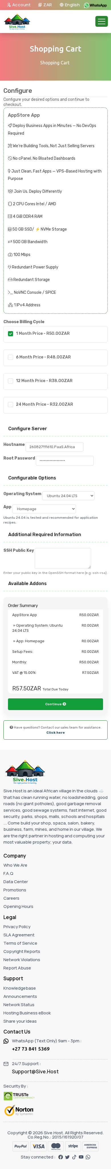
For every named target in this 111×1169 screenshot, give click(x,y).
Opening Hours (18, 906)
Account (20, 5)
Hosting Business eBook (27, 1013)
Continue (54, 704)
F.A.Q (8, 873)
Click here (55, 733)
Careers (11, 898)
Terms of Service (20, 943)
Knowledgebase (19, 988)
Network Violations (21, 960)
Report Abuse (17, 968)
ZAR (47, 5)
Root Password (19, 458)
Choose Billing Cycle (23, 321)
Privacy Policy (16, 927)
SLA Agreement (18, 935)
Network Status (18, 1005)
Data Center (15, 882)
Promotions (14, 890)
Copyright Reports (21, 951)
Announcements (20, 996)
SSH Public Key (18, 550)
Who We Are (15, 865)
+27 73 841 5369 (31, 1048)
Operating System (22, 493)
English (72, 5)
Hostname (14, 444)
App (7, 506)
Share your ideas (20, 1021)
